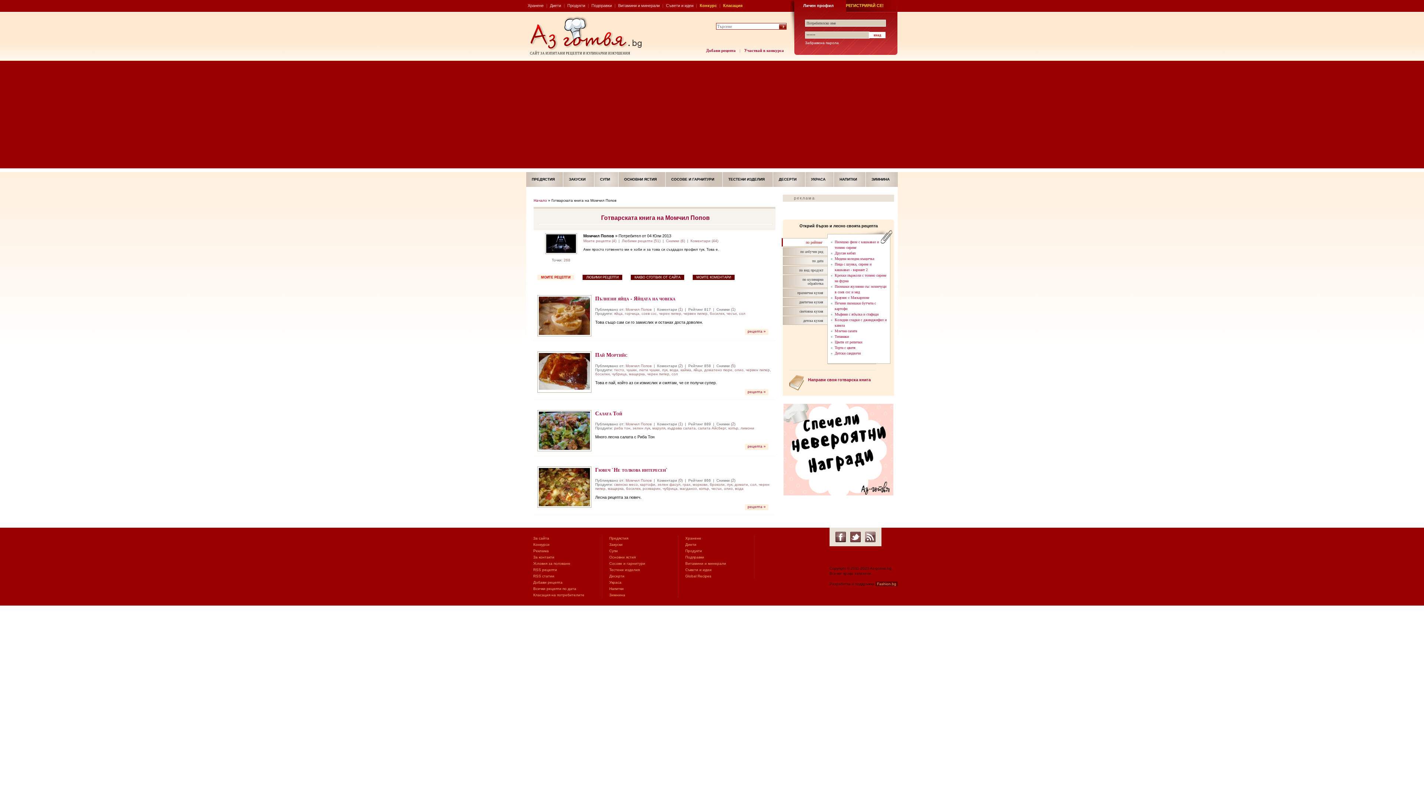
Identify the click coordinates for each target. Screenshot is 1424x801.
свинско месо (626, 484)
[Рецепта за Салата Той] (564, 430)
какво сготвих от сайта (657, 277)
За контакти (543, 557)
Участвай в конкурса (764, 50)
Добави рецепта (721, 50)
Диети (555, 5)
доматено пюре (718, 370)
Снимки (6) (675, 241)
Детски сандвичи (848, 353)
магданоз (688, 489)
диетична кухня (811, 302)
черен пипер (670, 314)
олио (739, 370)
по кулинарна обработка (812, 281)
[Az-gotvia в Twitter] (855, 537)
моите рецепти (555, 277)
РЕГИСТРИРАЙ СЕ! (865, 5)
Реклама (541, 551)
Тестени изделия (746, 179)
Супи (605, 179)
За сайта (541, 538)
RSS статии (543, 576)
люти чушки (649, 370)
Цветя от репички (848, 342)
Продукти (576, 5)
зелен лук (641, 428)
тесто (619, 370)
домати (741, 484)
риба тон (622, 428)
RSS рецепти (545, 570)
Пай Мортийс (611, 355)
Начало (540, 200)
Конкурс (708, 5)
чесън (731, 314)
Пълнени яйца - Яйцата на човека (635, 298)
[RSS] (870, 537)
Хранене (536, 5)
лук (665, 370)
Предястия (543, 179)
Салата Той (608, 413)
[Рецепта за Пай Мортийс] (564, 372)
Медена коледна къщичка (854, 259)
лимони (747, 428)
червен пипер (695, 314)
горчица (632, 314)
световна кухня (811, 311)
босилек (717, 314)
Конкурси (541, 545)
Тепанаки (842, 336)
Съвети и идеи (679, 5)
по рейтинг (814, 242)
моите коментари (713, 277)
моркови (700, 484)
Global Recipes (698, 576)
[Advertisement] (712, 116)
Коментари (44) (704, 241)
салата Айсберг (712, 428)
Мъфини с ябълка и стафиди (857, 314)
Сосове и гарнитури (692, 179)
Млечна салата (846, 331)
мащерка (637, 374)
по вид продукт (811, 270)
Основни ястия (640, 179)
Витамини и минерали (639, 5)
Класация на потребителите (558, 595)
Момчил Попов (639, 309)
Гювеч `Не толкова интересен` (631, 470)
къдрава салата (682, 428)
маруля (658, 428)
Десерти (788, 179)
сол (742, 314)
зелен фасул (668, 484)
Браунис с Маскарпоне (852, 298)
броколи (717, 484)
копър (733, 428)
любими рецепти (602, 277)
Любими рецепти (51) (641, 241)
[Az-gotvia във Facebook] (840, 537)
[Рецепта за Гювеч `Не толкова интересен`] (564, 487)
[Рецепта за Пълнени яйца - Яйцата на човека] (564, 315)
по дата (817, 261)
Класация (732, 5)
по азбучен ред (811, 252)
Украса (818, 179)
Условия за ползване (551, 563)
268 (567, 260)
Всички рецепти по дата (554, 589)
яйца (618, 314)
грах (686, 484)
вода (674, 370)
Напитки (848, 179)
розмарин (651, 489)
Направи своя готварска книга (839, 380)
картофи (647, 484)
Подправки (601, 5)
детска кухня (813, 321)
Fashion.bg (886, 584)
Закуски (577, 179)
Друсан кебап (845, 253)
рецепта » (757, 331)
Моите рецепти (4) (599, 241)
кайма (685, 370)
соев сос (649, 314)
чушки (631, 370)
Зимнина (880, 179)
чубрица (619, 374)
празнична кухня (810, 293)
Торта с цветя (845, 348)
